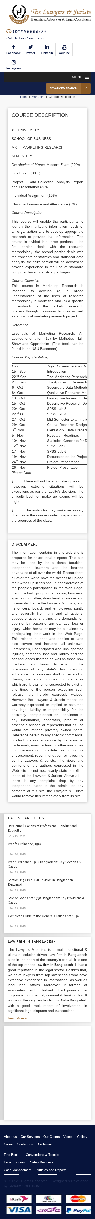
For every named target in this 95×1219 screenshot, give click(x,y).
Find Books (12, 1155)
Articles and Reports (52, 1170)
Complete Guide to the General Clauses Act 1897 (43, 916)
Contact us (25, 1144)
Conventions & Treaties (43, 1155)
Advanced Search (63, 88)
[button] (77, 77)
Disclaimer (44, 1144)
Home (24, 97)
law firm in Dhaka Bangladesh (65, 1000)
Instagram (13, 68)
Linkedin (47, 53)
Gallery (82, 1137)
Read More (16, 1018)
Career (8, 1144)
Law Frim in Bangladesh (32, 941)
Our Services (30, 1137)
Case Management (17, 1170)
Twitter (30, 53)
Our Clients (51, 1137)
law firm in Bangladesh (55, 965)
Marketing (38, 97)
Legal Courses (14, 1162)
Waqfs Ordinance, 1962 (25, 844)
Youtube (64, 53)
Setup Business (41, 1162)
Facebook (13, 53)
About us (10, 1137)
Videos (68, 1137)
